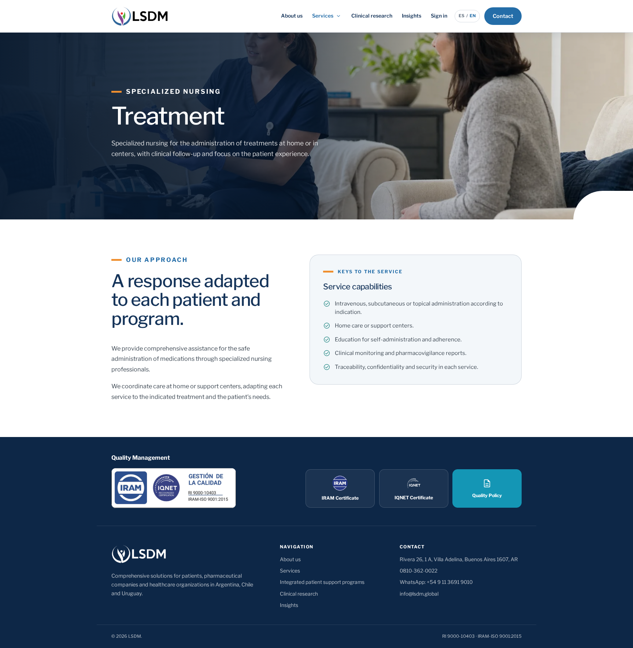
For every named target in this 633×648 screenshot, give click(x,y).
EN (473, 15)
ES (461, 15)
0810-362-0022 (418, 571)
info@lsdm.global (419, 594)
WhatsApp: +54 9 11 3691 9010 (436, 582)
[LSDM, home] (139, 16)
